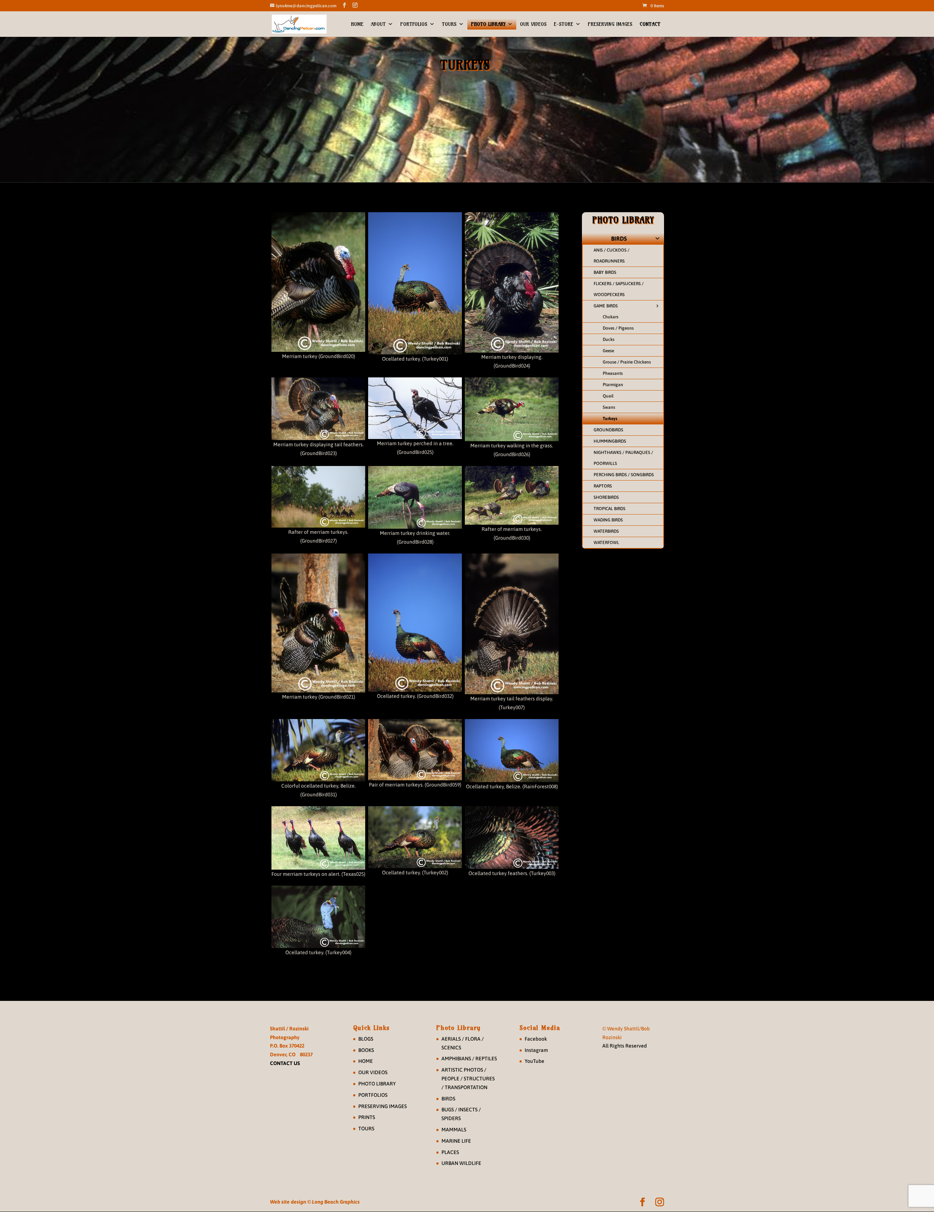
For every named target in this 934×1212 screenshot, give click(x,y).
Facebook (536, 1039)
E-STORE (563, 24)
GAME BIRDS (606, 305)
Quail (608, 396)
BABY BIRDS (605, 272)
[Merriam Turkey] (318, 282)
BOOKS (366, 1050)
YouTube (534, 1061)
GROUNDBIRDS (608, 429)
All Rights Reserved (624, 1046)
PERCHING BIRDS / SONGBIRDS (624, 474)
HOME (357, 24)
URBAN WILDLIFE (461, 1163)
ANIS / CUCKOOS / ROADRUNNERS (611, 256)
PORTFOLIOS (413, 24)
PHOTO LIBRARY (488, 24)
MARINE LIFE (456, 1141)
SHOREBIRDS (606, 497)
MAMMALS (453, 1130)
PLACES (450, 1152)
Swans (609, 407)
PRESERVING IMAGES (610, 24)
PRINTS (366, 1117)
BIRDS (619, 238)
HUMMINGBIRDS (610, 441)
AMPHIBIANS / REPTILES (469, 1058)
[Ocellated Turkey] (415, 283)
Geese (608, 350)
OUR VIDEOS (533, 24)
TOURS (449, 24)
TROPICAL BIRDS (609, 508)
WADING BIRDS (608, 520)
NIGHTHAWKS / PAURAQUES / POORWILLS (623, 458)
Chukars (610, 316)
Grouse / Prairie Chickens (627, 362)
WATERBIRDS (606, 531)
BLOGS (365, 1039)
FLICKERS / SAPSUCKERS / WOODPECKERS (619, 289)
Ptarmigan (613, 384)
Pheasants (613, 373)
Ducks (608, 339)
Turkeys (610, 418)
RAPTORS (603, 486)
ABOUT (378, 24)
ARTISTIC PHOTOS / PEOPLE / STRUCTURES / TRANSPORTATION (468, 1078)
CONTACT (650, 24)
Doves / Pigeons (618, 328)
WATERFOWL (606, 542)
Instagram (536, 1050)
